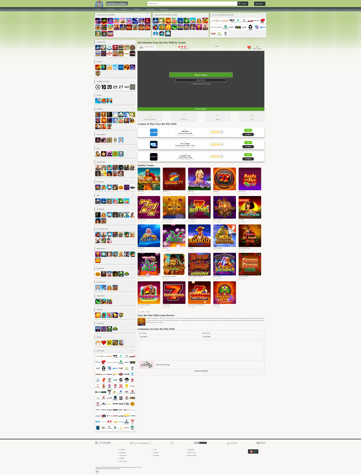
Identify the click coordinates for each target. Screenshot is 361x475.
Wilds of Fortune (110, 34)
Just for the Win (103, 404)
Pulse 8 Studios (132, 386)
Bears (98, 114)
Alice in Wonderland (121, 214)
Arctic (115, 67)
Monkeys (162, 21)
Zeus (103, 287)
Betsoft (238, 27)
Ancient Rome (98, 140)
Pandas (121, 114)
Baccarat (115, 47)
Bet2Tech (98, 427)
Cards (103, 47)
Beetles (162, 33)
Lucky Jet (141, 21)
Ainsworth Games (126, 427)
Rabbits (115, 114)
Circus (121, 173)
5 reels (98, 87)
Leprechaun (126, 234)
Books (168, 27)
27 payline (121, 87)
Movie (98, 154)
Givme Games (98, 410)
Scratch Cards (98, 53)
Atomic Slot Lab (103, 427)
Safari (98, 67)
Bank (193, 27)
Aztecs (162, 27)
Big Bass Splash (135, 27)
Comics (115, 154)
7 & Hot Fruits (147, 27)
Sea (121, 67)
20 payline (109, 87)
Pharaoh (199, 21)
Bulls (98, 120)
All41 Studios (115, 427)
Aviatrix (98, 21)
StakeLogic (115, 380)
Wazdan (232, 21)
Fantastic (100, 323)
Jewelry (109, 315)
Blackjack (109, 47)
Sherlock (98, 173)
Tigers (115, 120)
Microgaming (238, 21)
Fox (126, 114)
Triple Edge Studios (132, 374)
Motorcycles (103, 301)
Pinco (155, 449)
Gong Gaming (121, 404)
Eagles (98, 126)
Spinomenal (257, 27)
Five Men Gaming (103, 415)
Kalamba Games (98, 404)
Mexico (115, 140)
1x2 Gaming (132, 427)
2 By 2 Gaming (263, 21)
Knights (132, 167)
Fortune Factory (98, 415)
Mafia (121, 167)
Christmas (103, 187)
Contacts (156, 452)
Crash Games (156, 21)
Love (103, 342)
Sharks (98, 201)
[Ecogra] (231, 443)
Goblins (103, 240)
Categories (137, 9)
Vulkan (132, 53)
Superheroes (98, 329)
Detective (109, 167)
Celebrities (103, 154)
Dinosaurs (109, 126)
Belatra (263, 27)
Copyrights (191, 449)
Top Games (122, 455)
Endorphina (219, 21)
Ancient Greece (121, 140)
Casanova (109, 173)
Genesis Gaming (103, 410)
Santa (109, 187)
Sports (99, 95)
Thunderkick (250, 27)
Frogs (187, 21)
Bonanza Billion (110, 27)
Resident (104, 34)
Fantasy (109, 254)
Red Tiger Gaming (121, 386)
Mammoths (126, 120)
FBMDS (115, 415)
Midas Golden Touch (98, 27)
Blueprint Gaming (121, 422)
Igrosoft (244, 27)
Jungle (103, 67)
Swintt (103, 380)
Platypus (103, 392)
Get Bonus (248, 134)
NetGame (226, 27)
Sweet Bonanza (116, 21)
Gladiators (205, 27)
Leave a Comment (201, 371)
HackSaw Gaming (115, 404)
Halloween (121, 187)
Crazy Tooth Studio (109, 422)
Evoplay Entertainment (132, 415)
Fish (98, 195)
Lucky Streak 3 (104, 21)
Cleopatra (103, 220)
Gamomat (219, 34)
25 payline (115, 87)
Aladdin (126, 214)
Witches (126, 254)
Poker (121, 47)
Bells (115, 315)
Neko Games (109, 398)
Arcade (109, 427)
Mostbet (121, 458)
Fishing (193, 21)
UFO (126, 274)
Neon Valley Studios (103, 398)
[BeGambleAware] (140, 443)
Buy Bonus (109, 53)
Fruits (205, 21)
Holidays (100, 182)
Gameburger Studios (115, 410)
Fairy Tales (101, 248)
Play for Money (201, 75)
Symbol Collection (115, 53)
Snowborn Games (126, 380)
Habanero (103, 374)
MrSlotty (115, 398)
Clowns (98, 240)
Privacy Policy (192, 455)
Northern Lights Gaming (98, 398)
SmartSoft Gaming (132, 380)
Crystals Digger (123, 27)
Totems (103, 315)
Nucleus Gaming (132, 392)
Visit (248, 130)
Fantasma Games (121, 415)
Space (132, 67)
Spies (103, 167)
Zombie (115, 274)
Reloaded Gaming (115, 386)
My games (259, 4)
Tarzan (132, 214)
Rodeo (115, 173)
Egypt (109, 140)
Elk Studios (98, 422)
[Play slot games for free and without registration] (121, 3)
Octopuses (109, 201)
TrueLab (126, 374)
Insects (115, 342)
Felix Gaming (109, 415)
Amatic (219, 27)
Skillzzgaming (109, 386)
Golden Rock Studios (126, 404)
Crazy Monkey (98, 34)
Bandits (126, 167)
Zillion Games (115, 374)
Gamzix (109, 410)
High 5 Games (109, 404)
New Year (115, 187)
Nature (99, 62)
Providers (124, 9)
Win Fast (121, 374)
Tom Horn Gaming (98, 380)
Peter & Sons (109, 392)
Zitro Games (109, 374)
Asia (103, 140)
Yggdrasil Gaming (226, 34)
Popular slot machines (106, 15)
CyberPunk (103, 329)
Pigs (174, 21)
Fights (109, 100)
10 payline (103, 87)
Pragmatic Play (213, 21)
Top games (150, 9)
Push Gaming (244, 21)
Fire (126, 67)
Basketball (103, 100)
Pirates (156, 27)
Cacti (98, 73)
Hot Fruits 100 (129, 27)
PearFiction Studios (115, 392)
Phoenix (98, 260)
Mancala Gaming (126, 398)
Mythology (101, 282)
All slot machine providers (223, 15)
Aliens (121, 274)
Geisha (109, 240)
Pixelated (121, 154)
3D (156, 33)
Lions (168, 21)
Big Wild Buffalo (116, 27)
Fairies (115, 254)
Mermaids (115, 201)
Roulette (132, 47)
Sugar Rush (129, 21)
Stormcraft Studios (109, 380)
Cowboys (115, 167)
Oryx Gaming (121, 392)
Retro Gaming (226, 21)
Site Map (156, 455)
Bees (109, 342)
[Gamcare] (103, 443)
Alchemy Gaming (121, 427)
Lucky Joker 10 (147, 21)
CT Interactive (103, 422)
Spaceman (110, 21)
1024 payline (126, 87)
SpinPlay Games (121, 380)
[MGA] (261, 443)
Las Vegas (132, 187)
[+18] (172, 443)
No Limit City (257, 21)
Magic (168, 33)
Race (174, 27)
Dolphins (180, 21)
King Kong (109, 114)
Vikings (132, 234)
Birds (132, 120)
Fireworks (126, 187)
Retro (180, 27)
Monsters (100, 268)
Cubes (121, 315)
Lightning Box (132, 398)
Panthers (109, 120)
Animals (100, 109)
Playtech (232, 27)
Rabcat (126, 386)
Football (98, 100)
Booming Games (213, 34)
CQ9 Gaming (115, 422)
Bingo (126, 47)
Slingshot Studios (103, 386)
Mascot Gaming (121, 398)
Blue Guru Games (126, 422)
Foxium (132, 410)
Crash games (110, 9)
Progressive (103, 53)
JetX (135, 21)
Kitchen (98, 342)
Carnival (187, 27)
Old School (126, 392)
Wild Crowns (141, 27)
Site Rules (117, 468)
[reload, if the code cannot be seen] (146, 365)
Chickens (103, 126)
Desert (109, 67)
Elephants (103, 114)
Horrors (103, 274)
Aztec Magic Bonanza (104, 27)
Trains (109, 301)
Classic (121, 53)
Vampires (109, 274)
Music (109, 154)
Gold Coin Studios (132, 404)
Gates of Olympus (123, 21)
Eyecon (126, 415)
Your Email (206, 333)
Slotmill (98, 386)
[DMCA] (200, 443)
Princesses (121, 254)
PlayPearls (98, 392)
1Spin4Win (98, 374)
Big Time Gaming (132, 422)
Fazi (250, 21)
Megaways (126, 53)
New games (164, 9)
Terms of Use (192, 452)
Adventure (101, 162)
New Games (123, 461)
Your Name (143, 333)
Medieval (121, 342)
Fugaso (126, 410)
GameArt (121, 410)
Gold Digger (103, 173)
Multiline (132, 87)
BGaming (213, 27)
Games (98, 9)
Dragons (199, 27)
